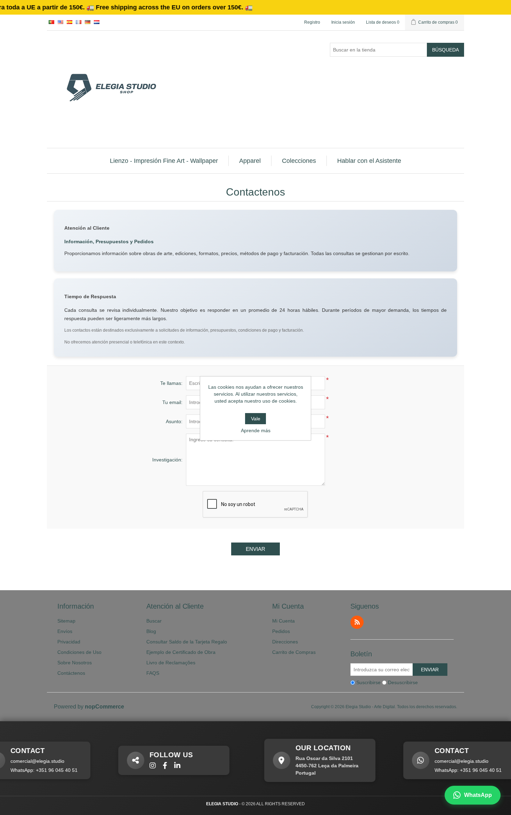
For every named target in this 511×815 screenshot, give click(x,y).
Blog (151, 631)
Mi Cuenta (283, 621)
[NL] (96, 21)
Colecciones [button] (299, 160)
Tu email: (172, 402)
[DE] (87, 21)
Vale (255, 418)
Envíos (64, 631)
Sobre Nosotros (74, 662)
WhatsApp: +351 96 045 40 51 (447, 770)
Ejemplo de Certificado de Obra (181, 652)
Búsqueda (445, 50)
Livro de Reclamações (170, 662)
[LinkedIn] (157, 766)
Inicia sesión (343, 22)
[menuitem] (164, 161)
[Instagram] (132, 766)
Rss (357, 622)
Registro (312, 22)
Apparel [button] (250, 160)
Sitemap (66, 621)
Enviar (255, 549)
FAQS (152, 673)
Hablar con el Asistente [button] (369, 160)
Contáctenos (71, 673)
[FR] (78, 21)
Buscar (154, 621)
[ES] (69, 21)
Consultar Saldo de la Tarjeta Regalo (186, 641)
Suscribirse (368, 682)
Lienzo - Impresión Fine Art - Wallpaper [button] (164, 160)
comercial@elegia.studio (441, 761)
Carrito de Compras (294, 652)
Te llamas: (171, 383)
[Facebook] (145, 766)
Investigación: (167, 459)
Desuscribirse (403, 682)
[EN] (60, 21)
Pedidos (281, 631)
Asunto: (174, 421)
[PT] (51, 21)
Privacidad (68, 641)
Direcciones (285, 641)
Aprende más (255, 430)
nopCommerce (104, 707)
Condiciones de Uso (79, 652)
